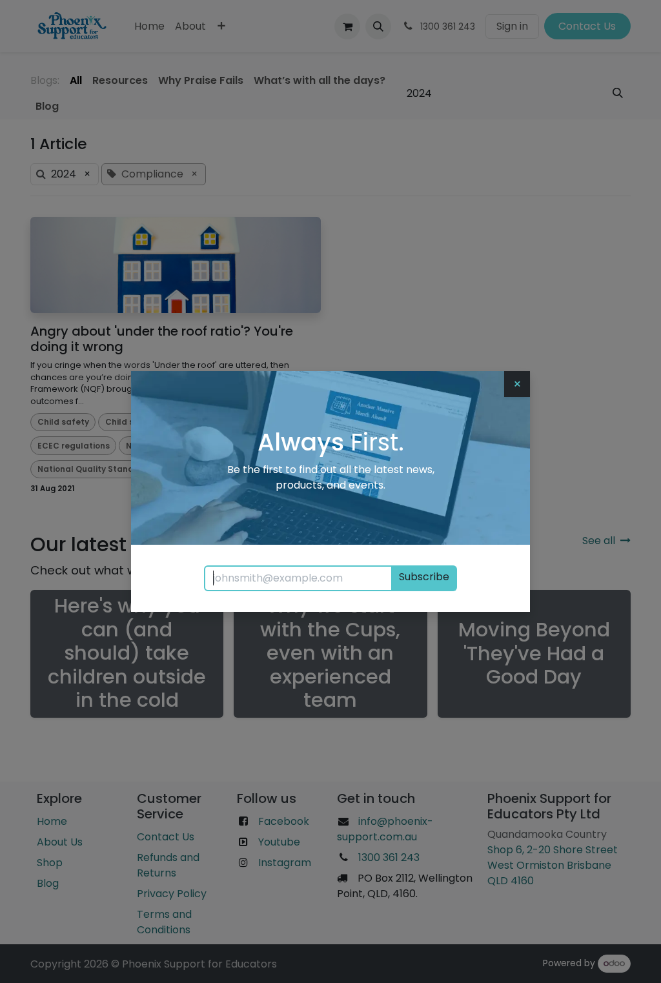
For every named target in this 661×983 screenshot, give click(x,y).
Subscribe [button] (424, 576)
